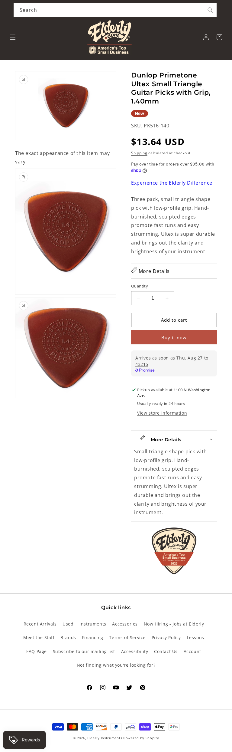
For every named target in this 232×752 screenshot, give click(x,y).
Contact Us (166, 651)
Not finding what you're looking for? (116, 665)
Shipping (139, 153)
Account (192, 651)
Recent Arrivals (40, 624)
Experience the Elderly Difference (171, 182)
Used (68, 624)
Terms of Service (127, 637)
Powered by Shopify (141, 738)
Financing (92, 637)
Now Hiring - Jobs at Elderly (174, 624)
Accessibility (134, 651)
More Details (153, 271)
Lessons (195, 637)
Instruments (92, 624)
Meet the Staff (38, 637)
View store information (162, 413)
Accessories (125, 624)
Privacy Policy (166, 637)
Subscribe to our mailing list (84, 651)
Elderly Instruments (104, 738)
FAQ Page (36, 651)
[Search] (210, 10)
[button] (12, 37)
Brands (68, 637)
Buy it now (174, 337)
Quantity (139, 286)
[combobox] (115, 10)
